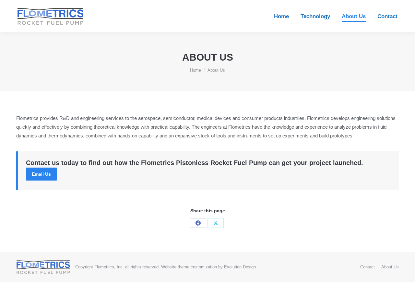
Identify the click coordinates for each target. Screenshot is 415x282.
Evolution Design (240, 266)
